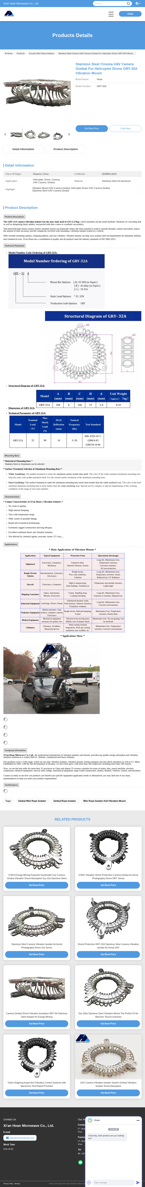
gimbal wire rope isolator (32, 801)
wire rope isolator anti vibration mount (104, 801)
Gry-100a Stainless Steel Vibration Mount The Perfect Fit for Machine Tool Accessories (108, 1015)
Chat (130, 13)
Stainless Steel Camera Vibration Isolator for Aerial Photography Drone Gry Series (36, 946)
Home (9, 53)
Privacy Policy (8, 1183)
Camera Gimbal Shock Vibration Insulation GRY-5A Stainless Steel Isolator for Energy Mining (36, 1015)
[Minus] (138, 1120)
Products (21, 53)
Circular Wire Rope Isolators (41, 53)
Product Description (66, 149)
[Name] (128, 3)
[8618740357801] (80, 1162)
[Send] (138, 1182)
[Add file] (89, 1182)
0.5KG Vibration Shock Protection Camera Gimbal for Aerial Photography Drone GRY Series (108, 877)
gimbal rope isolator (64, 801)
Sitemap (17, 1183)
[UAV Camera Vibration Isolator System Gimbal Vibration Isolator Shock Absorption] (108, 1057)
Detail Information (23, 149)
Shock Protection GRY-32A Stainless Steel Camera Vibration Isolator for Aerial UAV (108, 946)
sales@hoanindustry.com (22, 1138)
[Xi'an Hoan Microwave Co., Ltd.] (19, 14)
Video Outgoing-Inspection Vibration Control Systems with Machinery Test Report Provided (37, 1084)
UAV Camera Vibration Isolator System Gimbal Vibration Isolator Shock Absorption (108, 1084)
